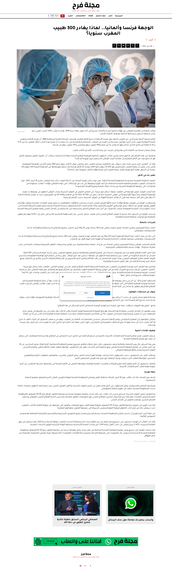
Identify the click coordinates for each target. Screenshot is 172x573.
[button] (63, 277)
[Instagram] (85, 566)
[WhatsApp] (128, 46)
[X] (133, 46)
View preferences (69, 293)
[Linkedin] (124, 46)
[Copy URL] (114, 46)
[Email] (119, 46)
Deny (86, 293)
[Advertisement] (86, 459)
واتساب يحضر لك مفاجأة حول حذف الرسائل (130, 520)
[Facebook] (137, 46)
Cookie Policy (90, 297)
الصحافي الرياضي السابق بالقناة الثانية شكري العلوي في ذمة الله (77, 521)
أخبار (151, 40)
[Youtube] (80, 566)
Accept (102, 293)
